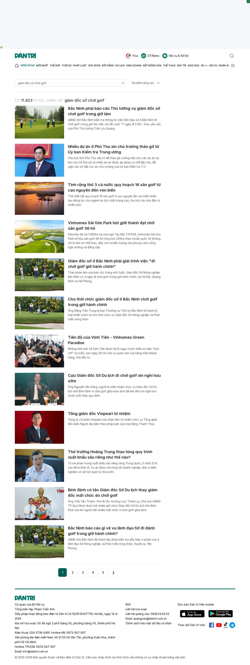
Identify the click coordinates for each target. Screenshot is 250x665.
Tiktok (225, 625)
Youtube (219, 625)
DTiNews (153, 55)
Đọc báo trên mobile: (196, 604)
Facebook (211, 625)
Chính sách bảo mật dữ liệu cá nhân (148, 623)
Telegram (232, 625)
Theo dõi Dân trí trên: (191, 625)
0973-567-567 (76, 632)
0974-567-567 (45, 646)
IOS (192, 613)
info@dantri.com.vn (35, 651)
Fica (135, 55)
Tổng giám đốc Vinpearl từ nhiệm (99, 413)
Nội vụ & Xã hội (178, 55)
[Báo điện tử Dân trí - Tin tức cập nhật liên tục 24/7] (25, 55)
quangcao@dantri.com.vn (150, 618)
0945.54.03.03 (160, 614)
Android (220, 613)
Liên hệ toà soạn (136, 609)
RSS (128, 604)
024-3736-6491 (39, 632)
